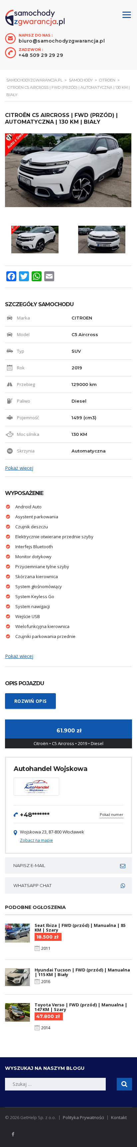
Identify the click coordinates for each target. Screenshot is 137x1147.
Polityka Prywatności (83, 1117)
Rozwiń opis (30, 701)
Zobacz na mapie (36, 840)
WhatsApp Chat (32, 885)
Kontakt (119, 1117)
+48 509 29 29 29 (41, 55)
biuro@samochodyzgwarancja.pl (62, 41)
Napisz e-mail (29, 865)
